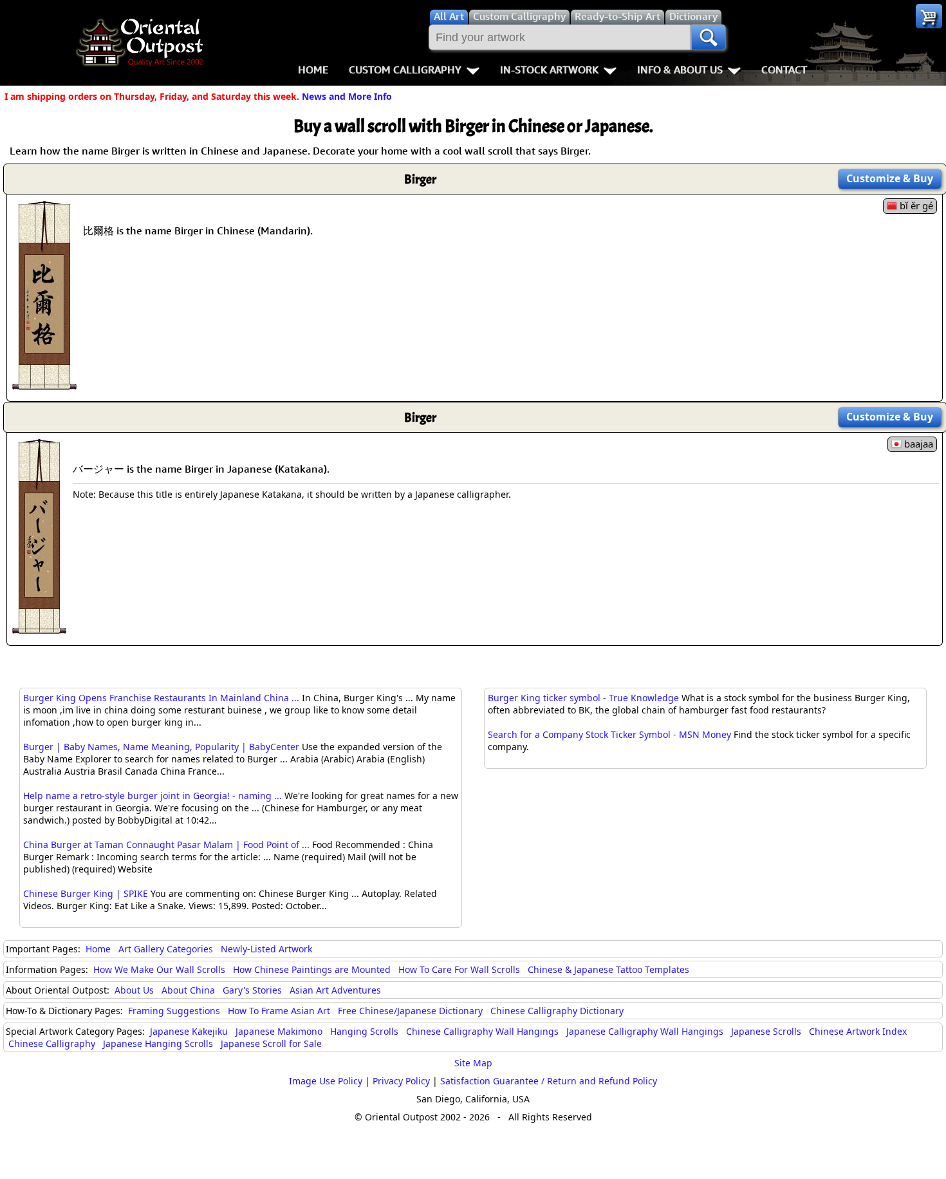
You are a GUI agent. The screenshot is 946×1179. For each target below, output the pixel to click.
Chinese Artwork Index (858, 1031)
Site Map (473, 1063)
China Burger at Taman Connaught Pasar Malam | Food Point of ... (166, 844)
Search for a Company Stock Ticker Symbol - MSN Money (609, 734)
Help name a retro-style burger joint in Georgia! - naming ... (152, 795)
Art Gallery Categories (165, 949)
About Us (134, 990)
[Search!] (708, 37)
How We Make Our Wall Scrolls (159, 969)
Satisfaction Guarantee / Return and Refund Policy (548, 1081)
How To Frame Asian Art (279, 1011)
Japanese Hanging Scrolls (158, 1043)
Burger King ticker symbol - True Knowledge (583, 698)
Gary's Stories (252, 990)
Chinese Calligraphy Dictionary (557, 1011)
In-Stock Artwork (549, 69)
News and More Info (347, 96)
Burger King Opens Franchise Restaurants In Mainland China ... (161, 698)
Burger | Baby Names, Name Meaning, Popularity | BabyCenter (161, 746)
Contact (784, 69)
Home (313, 69)
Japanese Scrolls (766, 1031)
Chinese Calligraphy (51, 1043)
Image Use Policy (325, 1081)
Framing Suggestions (174, 1011)
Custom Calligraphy (405, 69)
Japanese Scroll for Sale (271, 1043)
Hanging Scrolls (364, 1031)
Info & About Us (680, 69)
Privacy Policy (401, 1081)
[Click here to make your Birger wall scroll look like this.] (44, 383)
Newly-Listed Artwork (266, 949)
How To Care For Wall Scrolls (459, 969)
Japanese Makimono (279, 1031)
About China (188, 990)
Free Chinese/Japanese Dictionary (410, 1011)
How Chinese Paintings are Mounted (312, 969)
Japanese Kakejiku (189, 1031)
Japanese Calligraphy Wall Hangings (644, 1031)
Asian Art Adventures (335, 990)
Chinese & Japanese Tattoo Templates (608, 969)
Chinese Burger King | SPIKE (85, 893)
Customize (889, 178)
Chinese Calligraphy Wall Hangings (482, 1031)
